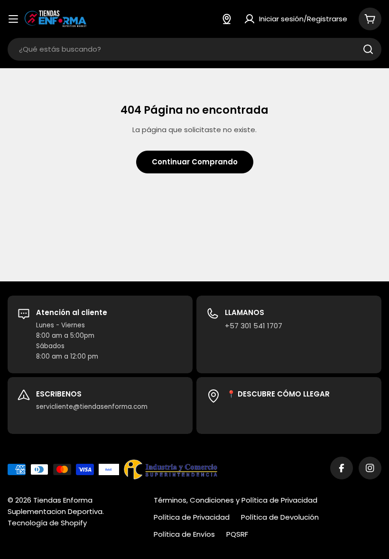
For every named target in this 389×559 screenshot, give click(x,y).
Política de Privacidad (192, 517)
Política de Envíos (184, 534)
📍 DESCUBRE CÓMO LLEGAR (278, 394)
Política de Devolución (280, 517)
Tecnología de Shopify (47, 523)
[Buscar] (368, 49)
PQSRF (237, 534)
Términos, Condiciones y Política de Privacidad (235, 500)
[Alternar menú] (13, 19)
